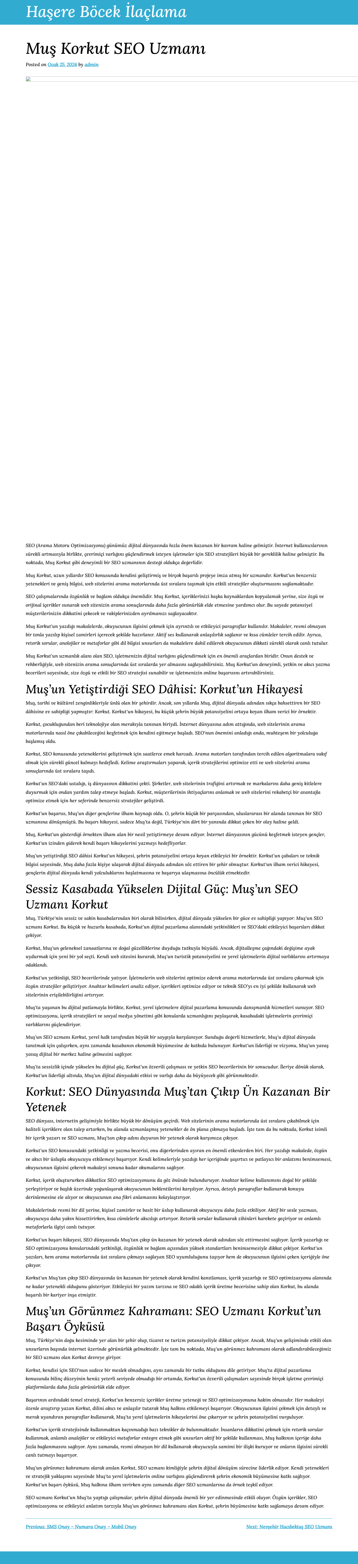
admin (92, 64)
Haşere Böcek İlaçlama (106, 11)
